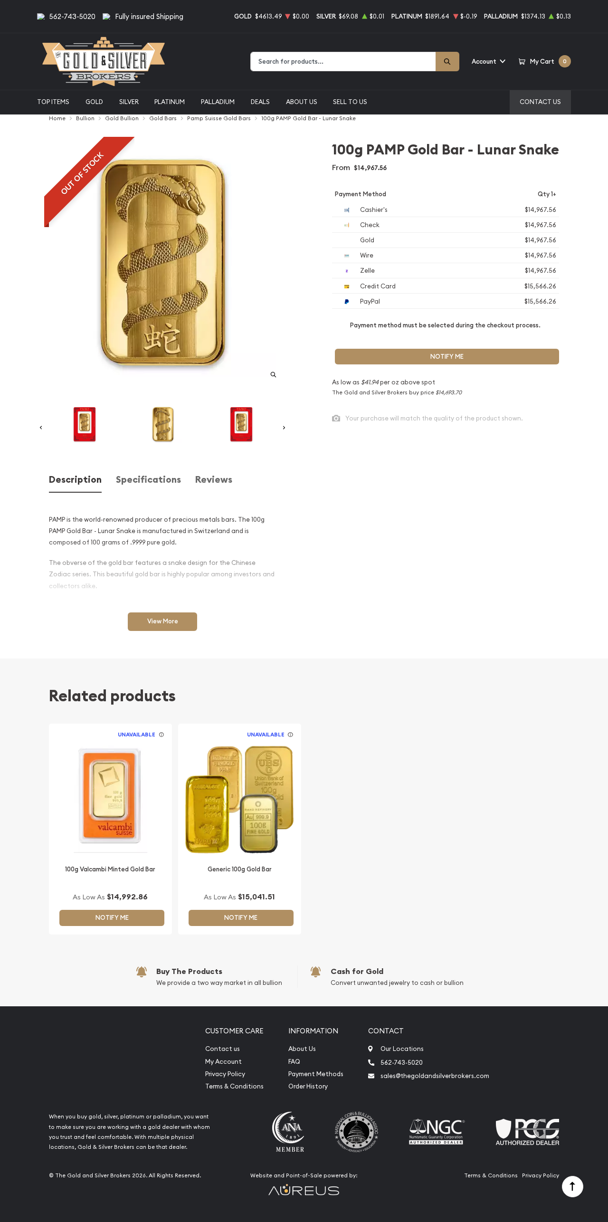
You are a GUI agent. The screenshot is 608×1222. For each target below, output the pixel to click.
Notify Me (447, 357)
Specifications (148, 479)
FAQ (294, 1062)
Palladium (218, 101)
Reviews (213, 479)
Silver (129, 101)
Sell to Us (350, 101)
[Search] (447, 61)
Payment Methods (315, 1074)
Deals (260, 101)
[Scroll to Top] (572, 1186)
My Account (223, 1062)
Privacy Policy (225, 1074)
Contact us (222, 1049)
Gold (94, 101)
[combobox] (343, 61)
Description (75, 479)
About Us (301, 101)
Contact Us (540, 101)
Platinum (169, 101)
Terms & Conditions (234, 1086)
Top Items (53, 101)
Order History (308, 1086)
